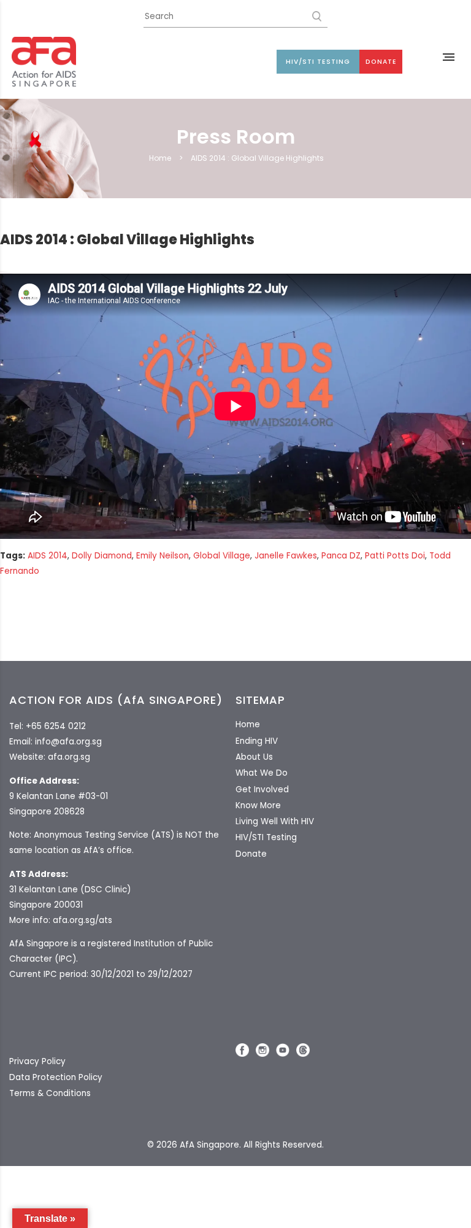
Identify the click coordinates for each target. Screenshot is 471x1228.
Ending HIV (257, 741)
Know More (258, 805)
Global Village (221, 556)
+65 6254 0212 (56, 726)
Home (160, 158)
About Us (254, 757)
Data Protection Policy (55, 1077)
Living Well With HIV (275, 821)
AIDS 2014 (47, 556)
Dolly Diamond (102, 556)
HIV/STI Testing (318, 61)
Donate (381, 61)
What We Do (262, 773)
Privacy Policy (37, 1061)
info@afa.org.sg (68, 741)
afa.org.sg (69, 757)
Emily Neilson (162, 556)
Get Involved (262, 789)
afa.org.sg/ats (82, 920)
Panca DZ (341, 556)
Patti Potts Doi (395, 556)
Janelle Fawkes (286, 556)
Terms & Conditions (50, 1093)
